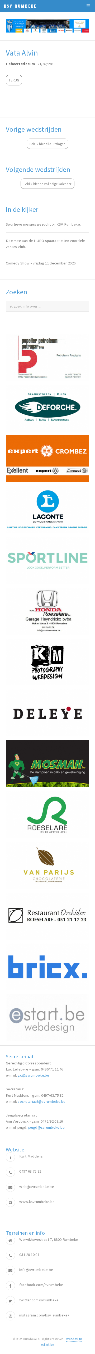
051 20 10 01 (29, 1254)
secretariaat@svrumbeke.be (41, 1101)
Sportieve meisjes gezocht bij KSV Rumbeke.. (44, 224)
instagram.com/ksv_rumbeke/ (44, 1315)
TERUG (14, 80)
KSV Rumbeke (20, 6)
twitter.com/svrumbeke (39, 1300)
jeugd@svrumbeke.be (46, 1127)
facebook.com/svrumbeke (41, 1284)
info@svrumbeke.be (36, 1269)
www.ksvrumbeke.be (37, 1201)
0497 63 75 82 (30, 1171)
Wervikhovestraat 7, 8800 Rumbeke (48, 1239)
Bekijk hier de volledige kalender (48, 184)
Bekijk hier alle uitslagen (47, 144)
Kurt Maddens (31, 1156)
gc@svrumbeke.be (33, 1075)
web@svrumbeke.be (36, 1186)
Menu (88, 6)
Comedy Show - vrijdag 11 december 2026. (41, 263)
